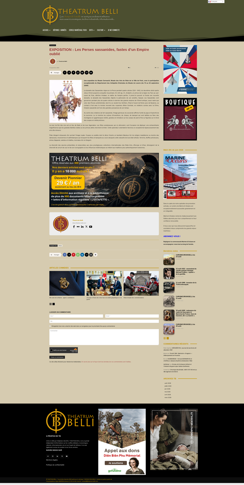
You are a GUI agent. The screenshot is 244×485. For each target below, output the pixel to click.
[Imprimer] (91, 72)
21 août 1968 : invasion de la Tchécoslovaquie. (186, 283)
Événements (52, 45)
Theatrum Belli (63, 61)
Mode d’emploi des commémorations (134, 297)
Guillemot (166, 364)
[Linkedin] (82, 72)
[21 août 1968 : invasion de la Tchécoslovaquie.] (169, 287)
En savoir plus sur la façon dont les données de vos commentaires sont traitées (106, 362)
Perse (60, 245)
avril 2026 (168, 394)
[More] (96, 255)
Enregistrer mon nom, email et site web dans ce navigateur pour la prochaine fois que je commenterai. (83, 326)
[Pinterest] (73, 72)
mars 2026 (168, 397)
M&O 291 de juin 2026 (173, 150)
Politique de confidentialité (55, 465)
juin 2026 (167, 389)
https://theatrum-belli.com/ (79, 223)
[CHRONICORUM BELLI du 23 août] (169, 259)
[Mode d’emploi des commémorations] (141, 283)
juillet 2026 (168, 386)
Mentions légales (52, 460)
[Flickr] (78, 226)
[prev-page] (50, 304)
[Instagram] (53, 456)
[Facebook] (65, 72)
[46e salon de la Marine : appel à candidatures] (67, 283)
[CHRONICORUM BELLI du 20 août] (169, 329)
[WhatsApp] (78, 72)
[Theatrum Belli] (53, 61)
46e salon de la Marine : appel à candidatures (61, 297)
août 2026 (168, 383)
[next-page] (53, 304)
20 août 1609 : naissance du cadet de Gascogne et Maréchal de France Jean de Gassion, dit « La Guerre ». (186, 313)
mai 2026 (167, 392)
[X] (69, 72)
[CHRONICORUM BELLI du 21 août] (169, 301)
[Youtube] (90, 226)
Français (214, 1)
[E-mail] (87, 72)
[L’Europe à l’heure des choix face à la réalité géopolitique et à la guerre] (104, 283)
